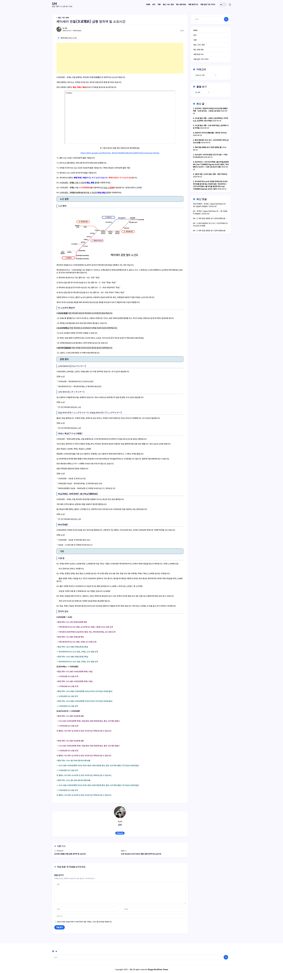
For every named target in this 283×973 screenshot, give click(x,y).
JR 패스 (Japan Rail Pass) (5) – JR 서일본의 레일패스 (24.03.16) (210, 205)
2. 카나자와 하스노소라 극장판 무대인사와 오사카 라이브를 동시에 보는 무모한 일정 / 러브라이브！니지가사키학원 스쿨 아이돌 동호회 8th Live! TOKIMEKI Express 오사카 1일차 (210, 185)
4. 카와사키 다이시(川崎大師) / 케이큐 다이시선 (210, 133)
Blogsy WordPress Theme (158, 969)
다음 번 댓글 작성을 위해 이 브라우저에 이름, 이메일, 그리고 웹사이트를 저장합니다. (84, 922)
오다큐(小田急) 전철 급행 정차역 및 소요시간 (70, 854)
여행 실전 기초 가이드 (201, 59)
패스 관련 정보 (198, 49)
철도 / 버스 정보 (199, 45)
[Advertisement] (119, 58)
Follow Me (120, 833)
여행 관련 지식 (198, 54)
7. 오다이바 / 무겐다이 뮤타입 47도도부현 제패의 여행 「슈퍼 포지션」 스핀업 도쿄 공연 (210, 109)
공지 (195, 35)
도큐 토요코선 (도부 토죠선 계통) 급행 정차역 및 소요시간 (141, 854)
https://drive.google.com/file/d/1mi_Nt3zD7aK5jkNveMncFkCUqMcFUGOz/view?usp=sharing (120, 152)
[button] (223, 4)
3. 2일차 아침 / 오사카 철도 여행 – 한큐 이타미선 (210, 174)
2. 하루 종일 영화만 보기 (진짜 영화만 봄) (207, 147)
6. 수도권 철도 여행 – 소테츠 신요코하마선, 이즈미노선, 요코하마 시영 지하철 (210, 119)
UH (54, 3)
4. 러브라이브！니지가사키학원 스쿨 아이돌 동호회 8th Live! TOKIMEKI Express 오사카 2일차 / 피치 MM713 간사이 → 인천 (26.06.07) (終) (211, 164)
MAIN (195, 30)
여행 (195, 40)
